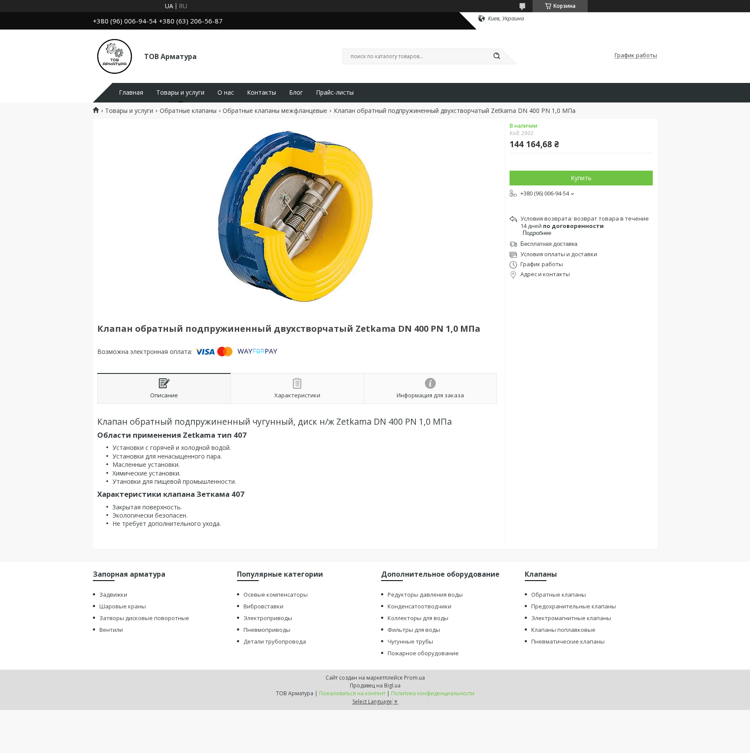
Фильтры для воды (414, 630)
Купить (581, 178)
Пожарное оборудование (423, 653)
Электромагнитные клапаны (571, 618)
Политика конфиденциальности (432, 693)
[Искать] (496, 56)
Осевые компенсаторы (275, 594)
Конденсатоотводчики (419, 606)
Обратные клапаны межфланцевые (275, 111)
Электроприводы (267, 618)
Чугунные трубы (410, 641)
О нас (225, 92)
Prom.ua (414, 677)
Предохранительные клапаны (573, 606)
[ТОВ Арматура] (114, 55)
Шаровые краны (122, 606)
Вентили (111, 630)
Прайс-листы (335, 92)
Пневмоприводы (266, 630)
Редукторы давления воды (425, 594)
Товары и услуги (180, 92)
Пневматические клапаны (568, 641)
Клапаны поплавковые (563, 630)
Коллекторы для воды (418, 618)
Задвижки (113, 594)
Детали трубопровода (274, 641)
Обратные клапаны (188, 111)
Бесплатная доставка (548, 244)
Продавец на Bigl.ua (375, 685)
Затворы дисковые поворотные (144, 618)
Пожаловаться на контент (352, 693)
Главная (131, 92)
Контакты (261, 92)
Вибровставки (263, 606)
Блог (296, 92)
